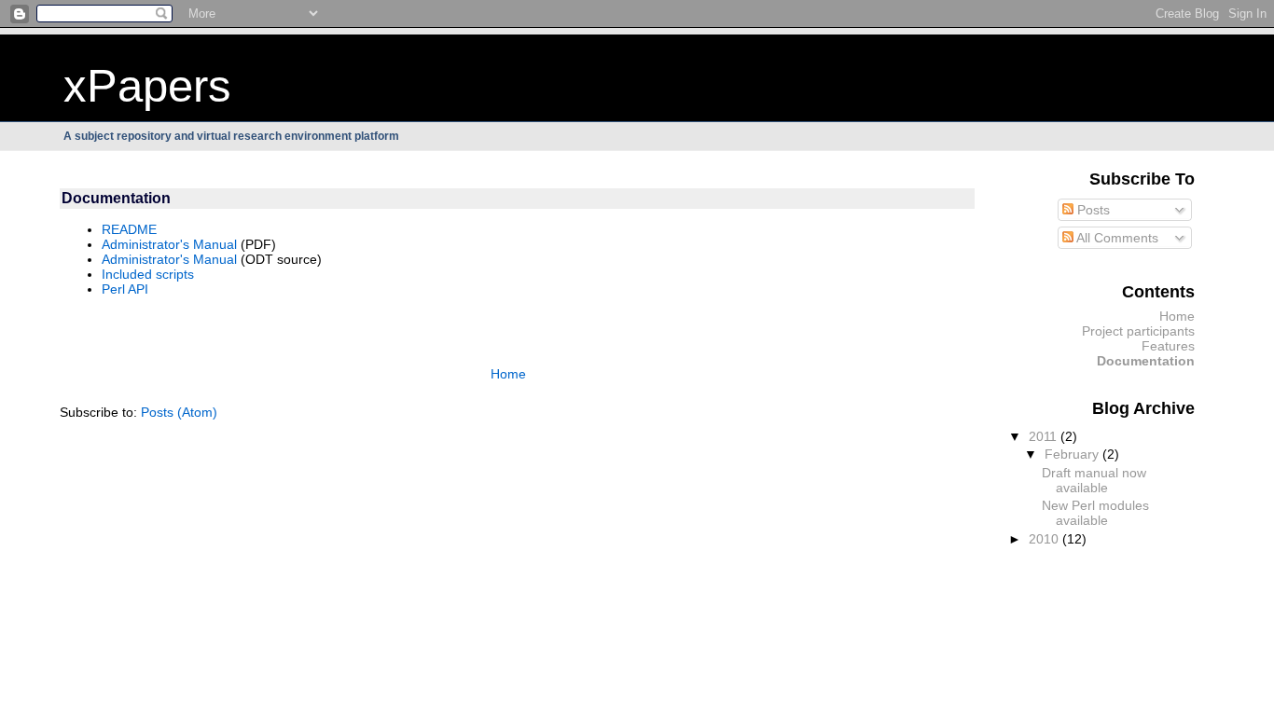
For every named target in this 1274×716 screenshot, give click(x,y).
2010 (1045, 538)
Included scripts (148, 274)
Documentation (1146, 360)
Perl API (125, 289)
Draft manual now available (1094, 480)
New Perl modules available (1095, 513)
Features (1168, 345)
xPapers (147, 86)
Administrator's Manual (169, 244)
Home (508, 373)
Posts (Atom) (179, 412)
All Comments (1115, 237)
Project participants (1138, 331)
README (129, 229)
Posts (1091, 209)
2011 (1044, 436)
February (1073, 454)
